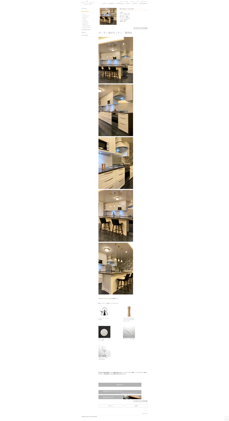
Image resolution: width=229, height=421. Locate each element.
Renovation (84, 21)
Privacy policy (143, 1)
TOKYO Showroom (86, 26)
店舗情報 (136, 405)
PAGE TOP (145, 413)
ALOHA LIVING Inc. (106, 298)
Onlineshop (143, 3)
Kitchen (83, 18)
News (128, 3)
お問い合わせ (110, 405)
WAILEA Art (84, 24)
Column (134, 3)
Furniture (84, 20)
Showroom (120, 3)
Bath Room (84, 17)
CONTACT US (132, 1)
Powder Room (85, 15)
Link (137, 1)
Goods (104, 3)
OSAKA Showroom (86, 27)
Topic (83, 14)
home (121, 1)
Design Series (85, 23)
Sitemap (126, 1)
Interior (111, 3)
